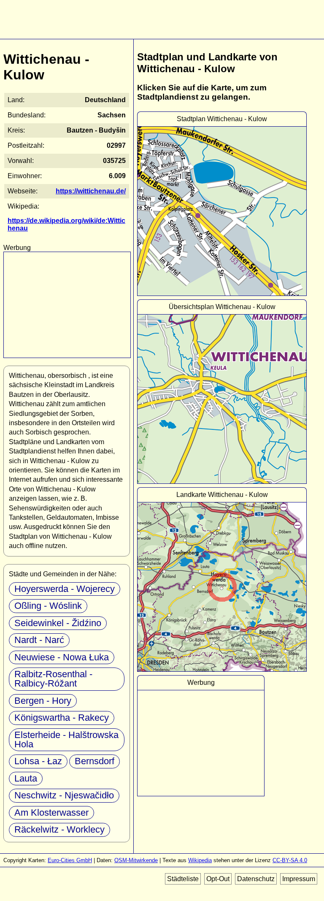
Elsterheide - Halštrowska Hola (66, 739)
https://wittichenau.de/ (91, 191)
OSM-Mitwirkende (136, 860)
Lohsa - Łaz (38, 761)
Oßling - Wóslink (48, 605)
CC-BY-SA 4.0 (290, 860)
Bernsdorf (94, 761)
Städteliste (183, 878)
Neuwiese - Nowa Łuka (61, 657)
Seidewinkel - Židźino (57, 623)
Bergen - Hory (42, 700)
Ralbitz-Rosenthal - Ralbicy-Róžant (53, 679)
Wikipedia (200, 860)
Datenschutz (256, 878)
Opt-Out (218, 878)
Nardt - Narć (39, 640)
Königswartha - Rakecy (61, 717)
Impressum (298, 878)
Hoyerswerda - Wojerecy (64, 588)
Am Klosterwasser (51, 812)
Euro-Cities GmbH (70, 860)
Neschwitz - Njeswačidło (64, 795)
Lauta (25, 778)
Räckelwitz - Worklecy (59, 829)
